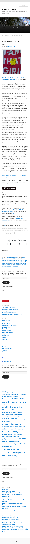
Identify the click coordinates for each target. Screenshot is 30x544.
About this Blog (6, 320)
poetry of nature (6, 439)
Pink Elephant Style (7, 348)
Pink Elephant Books (7, 346)
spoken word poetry (9, 444)
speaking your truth (6, 266)
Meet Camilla (11, 31)
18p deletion (10, 392)
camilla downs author (14, 402)
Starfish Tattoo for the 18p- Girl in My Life (12, 526)
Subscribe (6, 282)
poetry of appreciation (17, 434)
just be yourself (5, 263)
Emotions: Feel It (6, 496)
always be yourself (9, 259)
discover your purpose (7, 260)
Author (9, 27)
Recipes (4, 334)
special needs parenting (10, 441)
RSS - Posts (6, 358)
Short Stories (5, 335)
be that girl (16, 259)
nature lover (22, 426)
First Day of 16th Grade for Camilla (10, 311)
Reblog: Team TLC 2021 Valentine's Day (12, 494)
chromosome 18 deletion (9, 412)
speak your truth (22, 264)
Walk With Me (5, 339)
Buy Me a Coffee (20, 27)
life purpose (16, 263)
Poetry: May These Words (8, 491)
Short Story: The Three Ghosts (9, 498)
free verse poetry (6, 416)
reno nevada (14, 439)
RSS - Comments (7, 361)
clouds (20, 412)
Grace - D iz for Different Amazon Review (12, 493)
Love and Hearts (6, 327)
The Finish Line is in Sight (9, 307)
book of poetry (7, 399)
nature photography (9, 429)
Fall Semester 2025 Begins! (9, 312)
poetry (15, 431)
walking (16, 453)
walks (22, 452)
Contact (4, 31)
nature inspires (14, 427)
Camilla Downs (9, 9)
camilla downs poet (6, 404)
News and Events (6, 330)
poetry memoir (7, 434)
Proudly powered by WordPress (15, 541)
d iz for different (6, 414)
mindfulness (6, 421)
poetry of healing (6, 436)
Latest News (5, 489)
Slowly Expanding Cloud (8, 524)
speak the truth (14, 264)
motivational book (6, 264)
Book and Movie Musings (12, 257)
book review (22, 259)
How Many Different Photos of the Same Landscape (15, 528)
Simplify (4, 337)
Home (4, 27)
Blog (14, 27)
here (13, 213)
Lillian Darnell (5, 345)
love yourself (23, 263)
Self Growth (22, 438)
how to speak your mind (12, 261)
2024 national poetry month (10, 394)
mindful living (21, 419)
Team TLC (4, 350)
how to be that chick (17, 260)
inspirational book (22, 261)
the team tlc (7, 446)
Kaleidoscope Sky (6, 533)
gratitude (25, 416)
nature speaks (21, 429)
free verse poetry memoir (17, 416)
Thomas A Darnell (10, 449)
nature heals (5, 426)
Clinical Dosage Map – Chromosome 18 (12, 314)
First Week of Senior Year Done (10, 309)
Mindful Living (6, 329)
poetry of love (15, 436)
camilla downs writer (12, 407)
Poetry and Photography (8, 332)
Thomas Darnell (6, 352)
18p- (4, 391)
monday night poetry (11, 424)
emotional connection (16, 414)
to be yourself (15, 266)
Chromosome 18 (8, 410)
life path (11, 263)
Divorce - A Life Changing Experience (11, 510)
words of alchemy (9, 455)
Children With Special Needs (9, 325)
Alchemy (4, 322)
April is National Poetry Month (10, 396)
